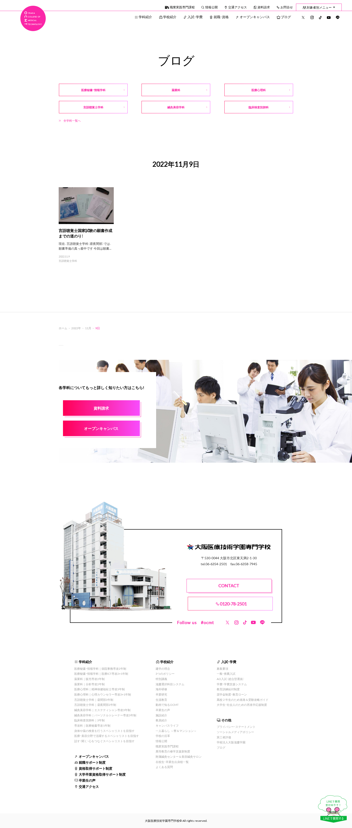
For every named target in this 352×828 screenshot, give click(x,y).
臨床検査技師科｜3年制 (89, 720)
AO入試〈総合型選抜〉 (230, 679)
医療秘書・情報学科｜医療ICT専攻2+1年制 (101, 673)
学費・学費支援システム (232, 684)
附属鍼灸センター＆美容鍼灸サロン (179, 756)
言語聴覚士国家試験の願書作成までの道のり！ (85, 233)
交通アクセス (237, 7)
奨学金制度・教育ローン (232, 694)
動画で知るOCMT (167, 704)
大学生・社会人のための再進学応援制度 (242, 704)
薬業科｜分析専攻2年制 (89, 684)
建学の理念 (163, 668)
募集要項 (222, 668)
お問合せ (286, 7)
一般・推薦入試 (226, 673)
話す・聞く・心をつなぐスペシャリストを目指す (104, 741)
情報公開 (211, 7)
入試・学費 (195, 16)
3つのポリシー (165, 673)
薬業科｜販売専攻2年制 (89, 679)
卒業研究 (161, 694)
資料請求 (263, 7)
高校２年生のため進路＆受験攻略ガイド (242, 699)
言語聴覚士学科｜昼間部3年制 (93, 699)
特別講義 (161, 679)
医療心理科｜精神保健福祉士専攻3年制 (99, 689)
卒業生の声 (87, 780)
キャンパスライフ (167, 725)
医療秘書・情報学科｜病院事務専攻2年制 (100, 668)
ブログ (286, 16)
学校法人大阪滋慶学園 (231, 742)
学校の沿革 (163, 736)
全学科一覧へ (72, 120)
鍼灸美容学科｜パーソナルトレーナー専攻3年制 (105, 715)
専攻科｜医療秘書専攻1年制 (92, 725)
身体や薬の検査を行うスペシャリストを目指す (104, 731)
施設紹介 (161, 715)
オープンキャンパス (255, 16)
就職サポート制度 (92, 762)
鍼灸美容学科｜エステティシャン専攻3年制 (102, 710)
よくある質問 (164, 767)
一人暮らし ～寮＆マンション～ (176, 731)
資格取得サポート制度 (95, 768)
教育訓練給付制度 (228, 689)
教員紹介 (161, 720)
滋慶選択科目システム (170, 684)
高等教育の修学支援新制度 (173, 751)
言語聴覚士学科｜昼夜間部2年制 (95, 704)
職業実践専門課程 (182, 7)
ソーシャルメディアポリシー (235, 732)
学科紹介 (145, 16)
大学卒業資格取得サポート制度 (102, 774)
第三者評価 (224, 737)
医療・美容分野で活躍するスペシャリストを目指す (106, 736)
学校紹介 (169, 16)
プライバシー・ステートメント (236, 726)
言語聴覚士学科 (68, 261)
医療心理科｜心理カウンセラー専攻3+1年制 (102, 694)
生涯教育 (161, 699)
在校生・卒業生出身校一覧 (172, 762)
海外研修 (161, 689)
